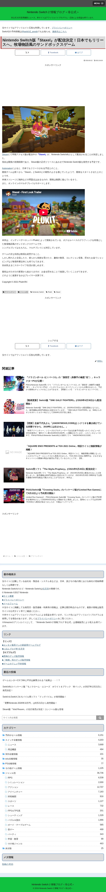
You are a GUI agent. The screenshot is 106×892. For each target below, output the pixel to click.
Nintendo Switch (38, 292)
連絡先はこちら (59, 31)
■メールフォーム (10, 604)
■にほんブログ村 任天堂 (13, 649)
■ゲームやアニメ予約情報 (14, 664)
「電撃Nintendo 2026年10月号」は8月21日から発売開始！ (30, 703)
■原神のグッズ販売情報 (13, 656)
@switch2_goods (30, 31)
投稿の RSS (7, 864)
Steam (5, 154)
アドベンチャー (10, 292)
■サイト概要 (8, 596)
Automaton (7, 168)
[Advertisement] (53, 85)
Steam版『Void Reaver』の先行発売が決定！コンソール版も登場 (33, 709)
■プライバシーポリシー (13, 600)
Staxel (58, 292)
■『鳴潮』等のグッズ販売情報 (16, 660)
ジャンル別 (24, 292)
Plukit (50, 292)
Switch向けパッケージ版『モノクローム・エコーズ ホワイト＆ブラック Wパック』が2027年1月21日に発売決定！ (52, 689)
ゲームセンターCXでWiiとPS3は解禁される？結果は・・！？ (31, 680)
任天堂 (46, 589)
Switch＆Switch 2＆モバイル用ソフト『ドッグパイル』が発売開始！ (34, 697)
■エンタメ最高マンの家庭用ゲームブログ (21, 645)
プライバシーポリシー (62, 28)
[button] (100, 717)
